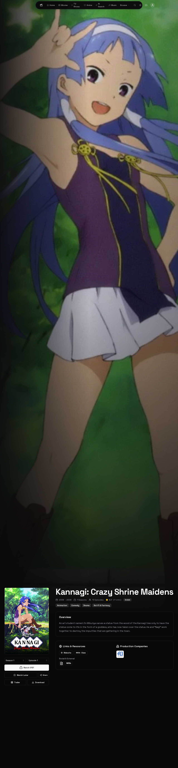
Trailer (17, 682)
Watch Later (22, 675)
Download (39, 682)
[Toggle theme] (140, 5)
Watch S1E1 (29, 667)
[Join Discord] (146, 5)
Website (67, 652)
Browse (123, 5)
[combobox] (15, 660)
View (81, 652)
